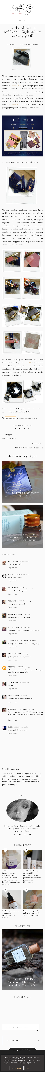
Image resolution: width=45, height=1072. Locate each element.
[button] (11, 19)
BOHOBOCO (14, 104)
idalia (10, 727)
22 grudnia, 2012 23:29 (23, 614)
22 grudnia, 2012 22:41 (22, 561)
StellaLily (12, 709)
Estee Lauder (10, 418)
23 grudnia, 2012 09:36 (23, 667)
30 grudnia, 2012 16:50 (21, 727)
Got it (30, 1068)
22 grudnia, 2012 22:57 (25, 588)
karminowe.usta (14, 640)
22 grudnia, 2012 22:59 (24, 601)
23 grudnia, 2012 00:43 (21, 654)
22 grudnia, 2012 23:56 (28, 640)
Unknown (11, 667)
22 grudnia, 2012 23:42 (23, 627)
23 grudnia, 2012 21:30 (27, 709)
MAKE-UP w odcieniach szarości (29, 448)
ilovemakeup (13, 588)
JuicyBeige (12, 601)
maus (10, 695)
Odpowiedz (12, 567)
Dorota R (11, 614)
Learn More (16, 1068)
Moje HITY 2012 (9, 439)
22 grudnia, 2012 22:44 (21, 574)
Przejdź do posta (22, 500)
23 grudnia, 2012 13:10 (22, 682)
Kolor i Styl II (16, 85)
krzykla (11, 682)
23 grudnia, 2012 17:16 (19, 695)
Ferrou (10, 654)
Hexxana (11, 627)
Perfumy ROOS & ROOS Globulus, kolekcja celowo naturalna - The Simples (22, 982)
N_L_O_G (11, 561)
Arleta (10, 574)
